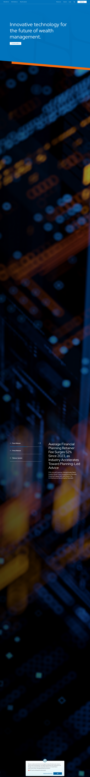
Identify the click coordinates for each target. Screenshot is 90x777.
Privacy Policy (33, 768)
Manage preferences (47, 773)
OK (57, 773)
